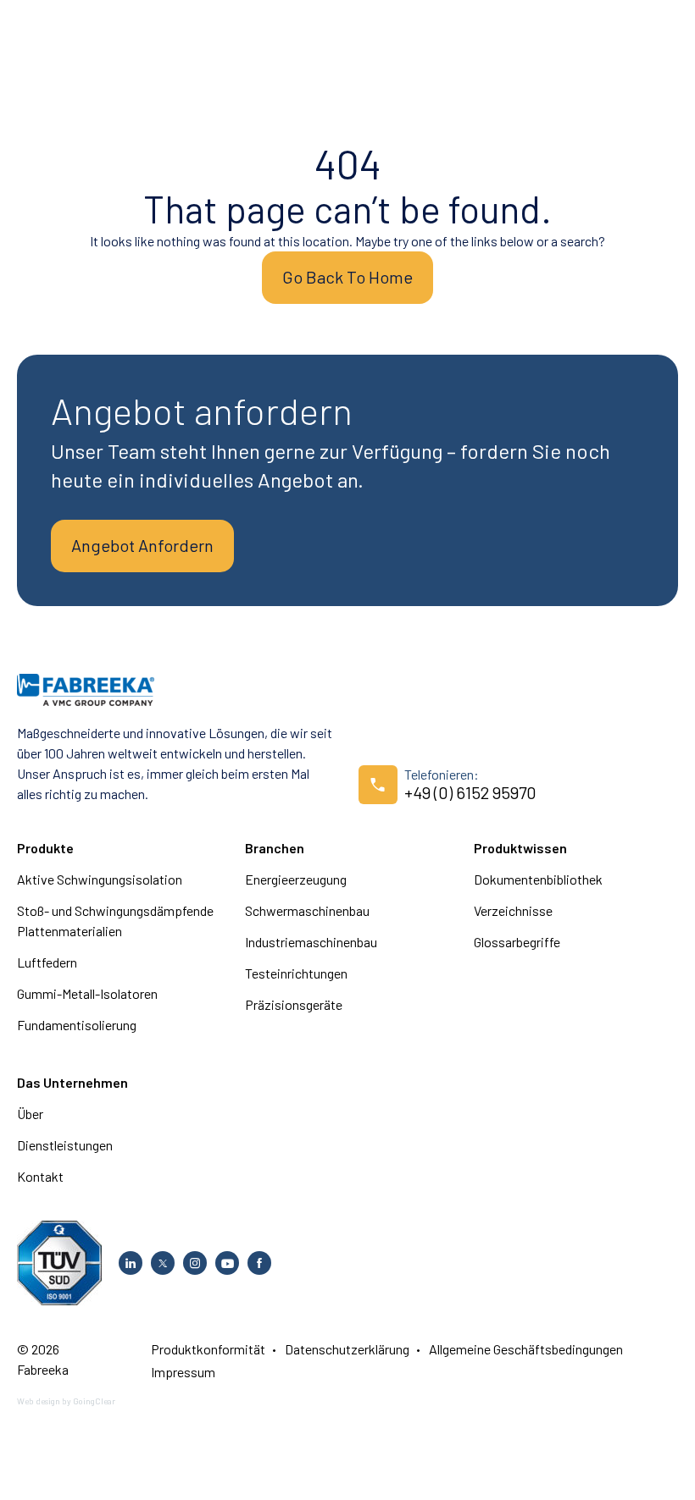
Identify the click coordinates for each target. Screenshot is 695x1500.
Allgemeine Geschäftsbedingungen (526, 1349)
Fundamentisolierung (76, 1025)
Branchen (274, 848)
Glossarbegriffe (517, 942)
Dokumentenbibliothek (538, 879)
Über (30, 1114)
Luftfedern (47, 962)
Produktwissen (520, 848)
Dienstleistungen (65, 1145)
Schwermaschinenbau (307, 910)
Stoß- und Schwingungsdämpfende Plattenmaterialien (115, 920)
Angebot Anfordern (142, 545)
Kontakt (40, 1176)
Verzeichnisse (513, 910)
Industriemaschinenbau (311, 942)
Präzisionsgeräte (293, 1004)
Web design (38, 1401)
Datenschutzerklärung (347, 1349)
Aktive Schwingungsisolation (99, 879)
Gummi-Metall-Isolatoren (87, 993)
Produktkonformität (208, 1349)
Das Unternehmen (72, 1082)
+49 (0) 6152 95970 (470, 792)
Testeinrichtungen (296, 973)
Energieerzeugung (296, 879)
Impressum (183, 1372)
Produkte (45, 848)
